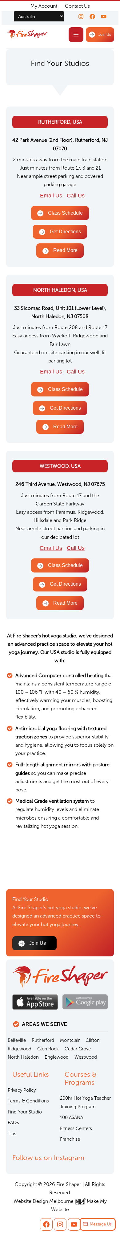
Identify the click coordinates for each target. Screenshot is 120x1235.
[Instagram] (81, 16)
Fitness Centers (76, 1128)
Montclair (70, 1040)
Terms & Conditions (28, 1101)
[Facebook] (92, 16)
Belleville (17, 1040)
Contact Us (77, 6)
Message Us (101, 1224)
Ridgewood (19, 1049)
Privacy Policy (22, 1090)
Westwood (85, 1057)
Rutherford (43, 1040)
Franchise (70, 1139)
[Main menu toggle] (76, 34)
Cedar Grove (78, 1049)
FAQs (13, 1122)
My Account (43, 6)
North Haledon (23, 1057)
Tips (12, 1133)
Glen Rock (48, 1049)
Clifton (93, 1040)
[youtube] (103, 16)
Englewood (57, 1057)
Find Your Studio (25, 1112)
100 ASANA (71, 1117)
